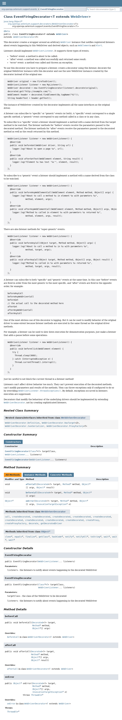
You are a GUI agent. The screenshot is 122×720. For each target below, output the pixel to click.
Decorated (43, 484)
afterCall (31, 484)
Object (85, 484)
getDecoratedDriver (51, 523)
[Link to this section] (40, 410)
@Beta (7, 31)
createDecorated (21, 517)
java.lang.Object (12, 21)
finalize (30, 536)
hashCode (56, 536)
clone (8, 536)
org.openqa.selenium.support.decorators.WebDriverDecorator (40, 24)
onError (30, 501)
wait (106, 536)
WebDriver (79, 16)
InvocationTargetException (51, 504)
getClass (43, 536)
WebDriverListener (15, 454)
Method (66, 484)
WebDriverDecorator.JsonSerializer (24, 426)
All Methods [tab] (13, 475)
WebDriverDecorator (24, 37)
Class (33, 451)
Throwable (36, 695)
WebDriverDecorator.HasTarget (58, 423)
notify (68, 536)
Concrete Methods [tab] (61, 475)
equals (18, 536)
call (7, 517)
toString (95, 536)
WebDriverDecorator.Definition (22, 423)
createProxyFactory (15, 523)
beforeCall (32, 492)
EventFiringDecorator (52, 9)
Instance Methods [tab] (35, 475)
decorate (33, 523)
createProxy (92, 520)
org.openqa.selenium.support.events (19, 9)
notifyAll (81, 536)
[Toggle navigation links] (4, 3)
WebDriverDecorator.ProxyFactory (65, 426)
